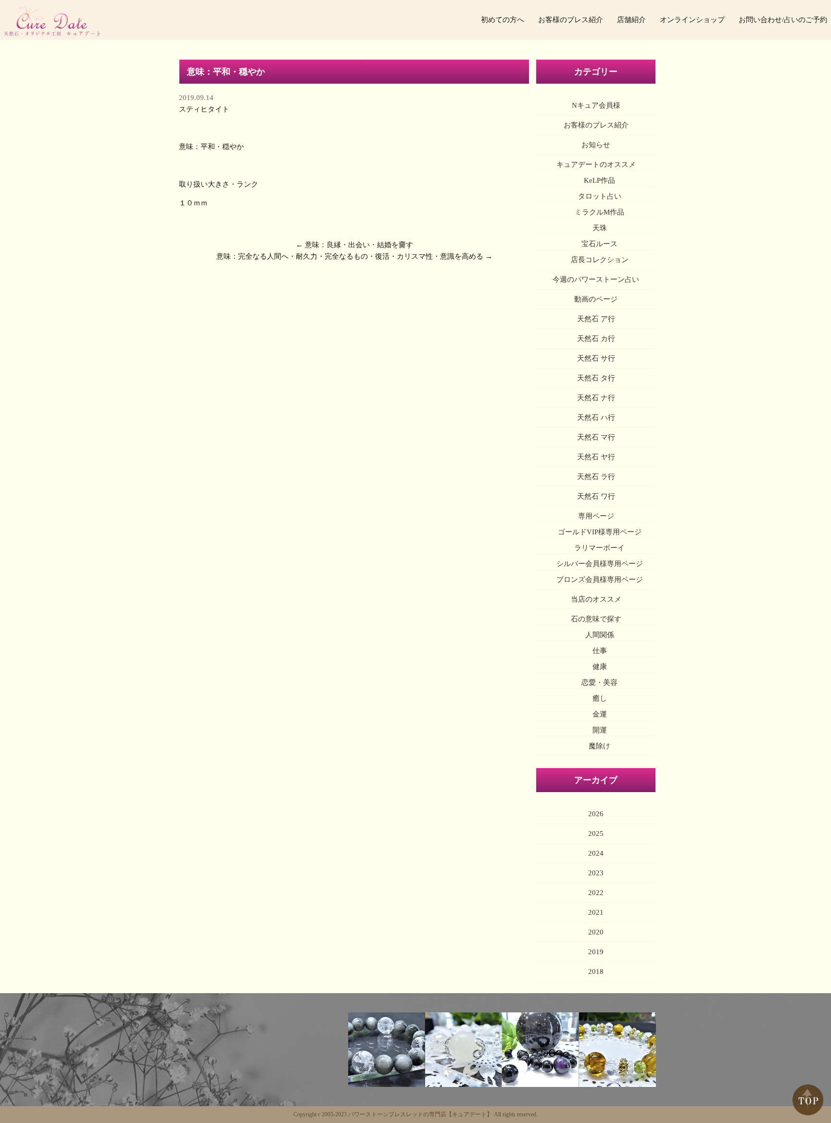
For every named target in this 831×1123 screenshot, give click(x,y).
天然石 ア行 (596, 319)
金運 (599, 714)
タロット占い (599, 196)
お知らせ (595, 145)
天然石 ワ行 (596, 496)
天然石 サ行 (596, 358)
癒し (599, 698)
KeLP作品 (599, 180)
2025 (596, 833)
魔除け (599, 746)
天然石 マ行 (596, 437)
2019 (596, 952)
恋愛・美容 (599, 682)
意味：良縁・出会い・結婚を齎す (359, 245)
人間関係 (599, 635)
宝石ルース (599, 244)
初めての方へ (502, 20)
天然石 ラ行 (596, 476)
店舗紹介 (631, 20)
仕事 (599, 651)
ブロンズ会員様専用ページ (599, 579)
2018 (596, 971)
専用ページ (596, 516)
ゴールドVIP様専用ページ (600, 532)
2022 (596, 892)
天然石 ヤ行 (596, 457)
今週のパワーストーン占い (596, 279)
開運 (599, 730)
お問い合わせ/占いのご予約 (783, 20)
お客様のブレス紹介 (570, 20)
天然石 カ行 (596, 338)
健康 (599, 666)
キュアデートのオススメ (596, 164)
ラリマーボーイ (599, 548)
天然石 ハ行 (596, 417)
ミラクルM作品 (599, 212)
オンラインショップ (692, 20)
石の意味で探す (596, 619)
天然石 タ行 (596, 378)
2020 (596, 932)
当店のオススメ (596, 599)
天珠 (599, 228)
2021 (596, 912)
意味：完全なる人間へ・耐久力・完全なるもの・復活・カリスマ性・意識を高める (349, 256)
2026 (596, 814)
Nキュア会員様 (596, 105)
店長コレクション (600, 260)
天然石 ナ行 (596, 398)
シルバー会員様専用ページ (599, 564)
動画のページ (595, 299)
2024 (596, 853)
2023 (596, 873)
